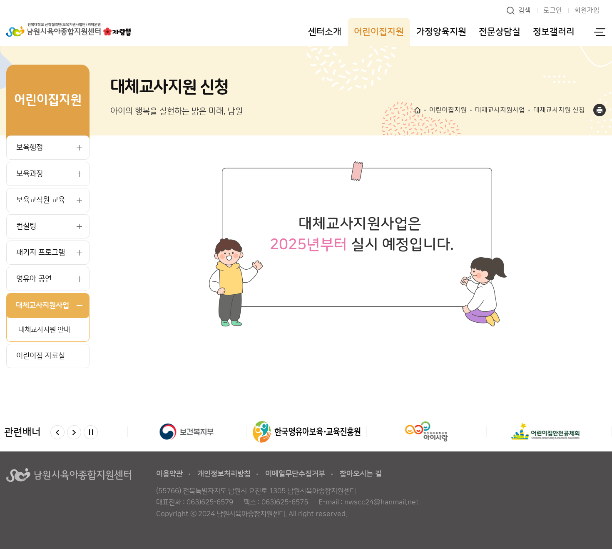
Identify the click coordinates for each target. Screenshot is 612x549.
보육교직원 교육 (40, 200)
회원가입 (587, 10)
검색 (524, 10)
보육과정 (29, 174)
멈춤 (91, 432)
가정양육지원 (441, 32)
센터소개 (324, 32)
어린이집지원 (379, 32)
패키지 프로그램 (40, 252)
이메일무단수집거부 (295, 474)
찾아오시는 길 (361, 474)
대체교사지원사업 (42, 305)
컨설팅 (26, 226)
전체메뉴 (599, 32)
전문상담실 (499, 32)
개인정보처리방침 (224, 474)
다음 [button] (74, 432)
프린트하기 (599, 110)
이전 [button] (57, 432)
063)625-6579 (210, 502)
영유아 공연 (34, 279)
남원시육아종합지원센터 (68, 30)
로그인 (552, 10)
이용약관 (169, 474)
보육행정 (29, 147)
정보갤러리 (554, 32)
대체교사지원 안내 (44, 329)
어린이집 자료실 (40, 356)
